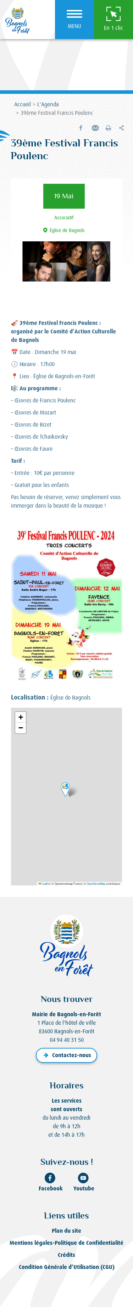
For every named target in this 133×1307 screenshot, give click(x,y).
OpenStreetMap (96, 883)
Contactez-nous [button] (71, 1055)
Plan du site (66, 1230)
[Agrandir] (112, 534)
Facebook (51, 1188)
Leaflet (45, 883)
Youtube (83, 1188)
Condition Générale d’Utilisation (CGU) (67, 1267)
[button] (94, 128)
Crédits (66, 1255)
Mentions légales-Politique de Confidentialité (66, 1242)
